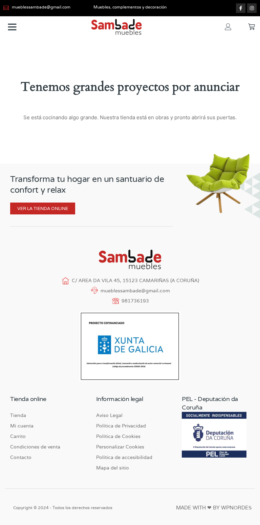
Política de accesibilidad (124, 457)
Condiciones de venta (35, 447)
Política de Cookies (118, 436)
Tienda (18, 415)
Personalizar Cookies (120, 447)
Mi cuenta (22, 426)
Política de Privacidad (121, 426)
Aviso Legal (109, 415)
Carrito (18, 436)
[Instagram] (252, 8)
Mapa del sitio (112, 468)
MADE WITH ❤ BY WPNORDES (214, 507)
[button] (12, 27)
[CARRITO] (251, 27)
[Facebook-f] (240, 8)
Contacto (20, 457)
